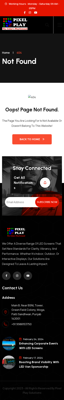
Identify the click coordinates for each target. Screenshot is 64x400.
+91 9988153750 (21, 324)
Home (6, 53)
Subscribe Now (47, 202)
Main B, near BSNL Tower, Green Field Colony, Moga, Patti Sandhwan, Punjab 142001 (28, 312)
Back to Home (30, 139)
